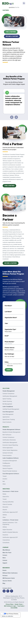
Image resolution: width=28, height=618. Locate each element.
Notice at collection (7, 616)
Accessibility (14, 608)
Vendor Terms (18, 604)
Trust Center (20, 606)
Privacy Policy (10, 365)
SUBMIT (9, 369)
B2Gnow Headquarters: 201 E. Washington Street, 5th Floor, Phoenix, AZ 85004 (14, 597)
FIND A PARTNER (11, 32)
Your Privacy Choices (12, 613)
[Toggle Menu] (24, 3)
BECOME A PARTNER (12, 36)
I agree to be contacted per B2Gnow (14, 364)
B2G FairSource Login (10, 606)
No (18, 7)
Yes (16, 7)
